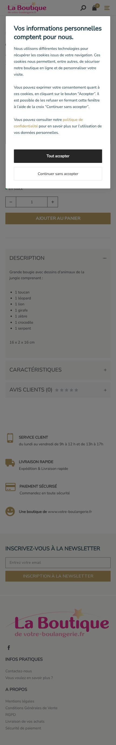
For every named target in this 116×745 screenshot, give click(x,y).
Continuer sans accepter (58, 173)
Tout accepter (58, 156)
